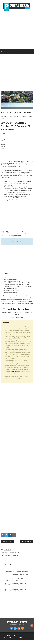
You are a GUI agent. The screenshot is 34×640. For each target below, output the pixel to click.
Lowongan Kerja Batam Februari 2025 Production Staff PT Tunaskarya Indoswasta (17, 570)
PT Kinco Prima (6, 556)
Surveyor (15, 556)
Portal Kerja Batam (17, 621)
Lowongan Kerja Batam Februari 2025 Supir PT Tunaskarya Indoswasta (16, 575)
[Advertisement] (17, 30)
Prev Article (8, 541)
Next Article (26, 541)
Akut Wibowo (26, 637)
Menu (4, 51)
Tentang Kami (13, 371)
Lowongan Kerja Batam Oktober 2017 (12, 552)
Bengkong (8, 549)
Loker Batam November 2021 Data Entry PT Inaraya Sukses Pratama (16, 579)
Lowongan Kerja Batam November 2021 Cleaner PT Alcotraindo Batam (15, 590)
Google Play (27, 181)
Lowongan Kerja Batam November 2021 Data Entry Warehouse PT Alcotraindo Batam (15, 584)
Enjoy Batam (14, 637)
